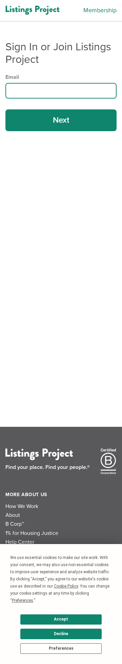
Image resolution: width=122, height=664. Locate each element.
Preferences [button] (22, 600)
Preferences (61, 648)
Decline (61, 633)
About (12, 515)
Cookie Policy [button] (66, 586)
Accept (61, 619)
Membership (100, 10)
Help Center (19, 542)
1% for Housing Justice (31, 533)
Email (12, 77)
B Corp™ (14, 524)
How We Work (21, 506)
